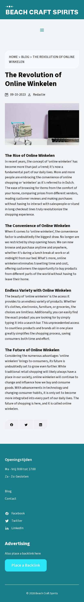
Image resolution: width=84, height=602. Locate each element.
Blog (25, 57)
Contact (10, 498)
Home (13, 57)
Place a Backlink (25, 565)
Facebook (18, 513)
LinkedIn (17, 528)
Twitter (16, 520)
